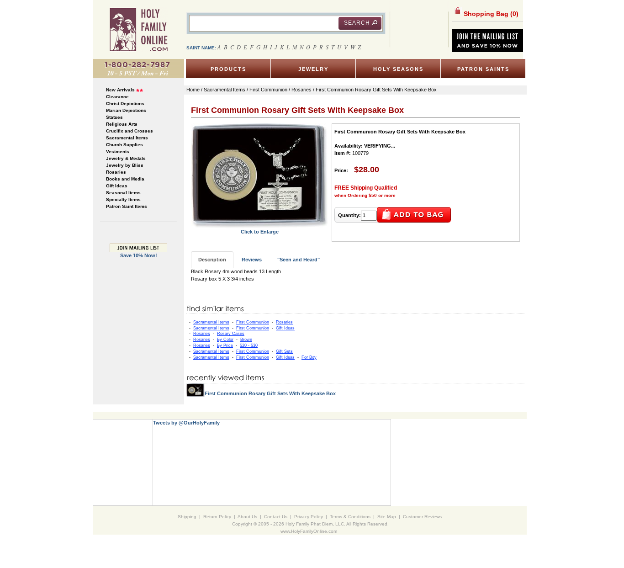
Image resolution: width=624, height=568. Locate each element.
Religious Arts (121, 124)
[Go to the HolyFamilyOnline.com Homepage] (138, 29)
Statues (114, 117)
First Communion (252, 322)
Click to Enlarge (260, 231)
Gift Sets (284, 351)
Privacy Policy (308, 516)
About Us (247, 516)
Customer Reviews (422, 516)
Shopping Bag (490, 13)
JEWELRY (313, 69)
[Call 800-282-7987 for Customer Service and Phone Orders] (138, 68)
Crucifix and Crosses (129, 130)
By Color (225, 339)
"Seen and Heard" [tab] (298, 259)
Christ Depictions (125, 103)
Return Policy (217, 516)
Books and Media (125, 178)
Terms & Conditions (350, 516)
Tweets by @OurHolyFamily (186, 422)
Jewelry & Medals (126, 158)
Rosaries (116, 172)
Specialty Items (123, 199)
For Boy (309, 357)
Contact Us (275, 516)
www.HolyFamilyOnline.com (308, 531)
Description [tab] (212, 259)
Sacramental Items (127, 137)
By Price (225, 345)
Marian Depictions (126, 110)
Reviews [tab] (252, 259)
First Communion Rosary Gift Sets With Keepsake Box (270, 393)
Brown (246, 339)
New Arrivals (120, 89)
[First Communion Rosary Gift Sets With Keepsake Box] (259, 175)
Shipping (187, 516)
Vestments (117, 151)
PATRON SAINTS (483, 69)
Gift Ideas (116, 185)
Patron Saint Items (126, 206)
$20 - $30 (249, 345)
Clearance (117, 96)
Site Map (386, 516)
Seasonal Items (123, 192)
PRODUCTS (228, 69)
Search (357, 23)
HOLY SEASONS (398, 69)
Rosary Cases (230, 333)
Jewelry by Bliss (124, 165)
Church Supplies (124, 144)
